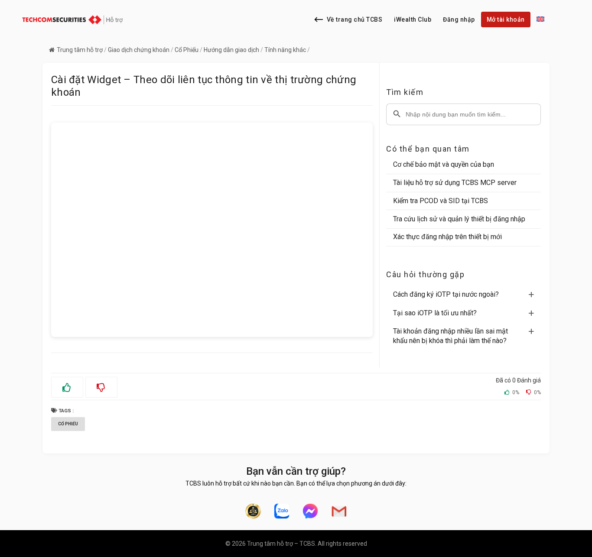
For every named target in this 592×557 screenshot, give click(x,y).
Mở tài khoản (506, 19)
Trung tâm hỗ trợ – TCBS (281, 543)
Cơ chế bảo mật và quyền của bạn (443, 164)
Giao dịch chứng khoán (138, 49)
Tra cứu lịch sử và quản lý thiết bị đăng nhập (459, 219)
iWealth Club (412, 19)
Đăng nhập (459, 19)
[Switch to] (540, 19)
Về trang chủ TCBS (355, 19)
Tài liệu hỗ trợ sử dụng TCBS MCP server (455, 182)
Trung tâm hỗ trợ (80, 49)
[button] (467, 294)
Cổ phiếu (68, 423)
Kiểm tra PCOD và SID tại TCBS (440, 201)
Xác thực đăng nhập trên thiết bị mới (447, 237)
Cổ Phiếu (186, 49)
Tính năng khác (285, 49)
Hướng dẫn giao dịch (231, 49)
